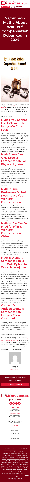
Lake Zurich (10, 459)
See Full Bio (14, 370)
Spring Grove (7, 466)
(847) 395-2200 (16, 7)
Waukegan (11, 452)
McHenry (22, 459)
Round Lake (16, 459)
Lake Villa (3, 468)
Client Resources (15, 438)
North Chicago (16, 462)
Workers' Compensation (10, 450)
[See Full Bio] (19, 370)
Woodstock (22, 452)
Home (15, 428)
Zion (22, 462)
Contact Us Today (6, 6)
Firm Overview (15, 430)
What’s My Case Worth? (15, 384)
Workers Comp (15, 436)
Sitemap (14, 476)
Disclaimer (19, 476)
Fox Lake (20, 464)
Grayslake (16, 452)
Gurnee (4, 459)
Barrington (5, 453)
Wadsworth (13, 468)
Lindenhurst (9, 469)
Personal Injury (15, 433)
